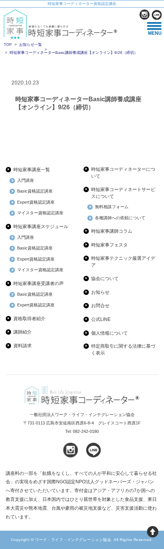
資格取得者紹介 (29, 318)
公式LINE (101, 319)
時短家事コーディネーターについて (123, 173)
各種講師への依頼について (120, 217)
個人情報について (109, 333)
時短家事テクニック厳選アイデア (123, 262)
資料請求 (22, 345)
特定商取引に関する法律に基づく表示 (123, 349)
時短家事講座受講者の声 (38, 283)
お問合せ (100, 305)
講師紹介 (22, 332)
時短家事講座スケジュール (40, 226)
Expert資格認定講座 (36, 202)
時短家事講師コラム (111, 231)
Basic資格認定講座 (35, 191)
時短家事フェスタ (109, 245)
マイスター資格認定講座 (40, 213)
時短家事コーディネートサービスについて (123, 193)
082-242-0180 (86, 431)
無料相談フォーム (112, 206)
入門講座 (25, 180)
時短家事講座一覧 (31, 169)
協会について (105, 278)
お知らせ (100, 292)
